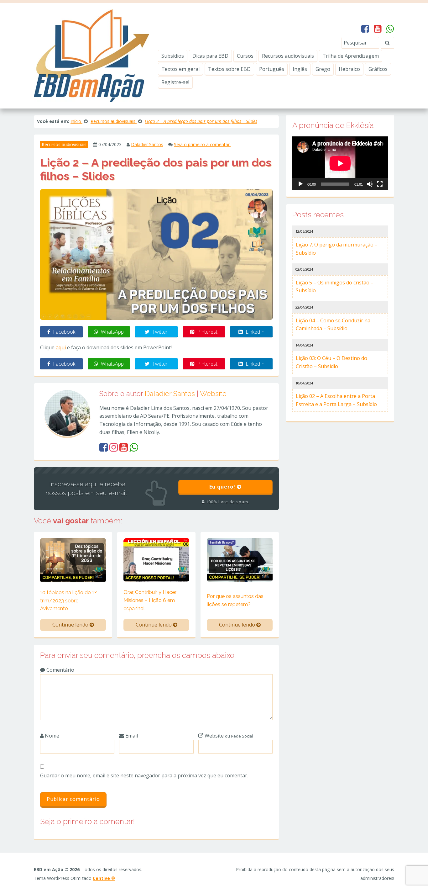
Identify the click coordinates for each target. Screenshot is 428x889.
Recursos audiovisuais (288, 55)
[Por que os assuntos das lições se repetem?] (240, 559)
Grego (323, 69)
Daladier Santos (147, 144)
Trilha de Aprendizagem (350, 55)
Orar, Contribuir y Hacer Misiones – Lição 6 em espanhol (149, 600)
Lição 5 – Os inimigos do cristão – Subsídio (334, 286)
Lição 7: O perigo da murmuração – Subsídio (337, 248)
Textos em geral (180, 69)
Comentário (59, 669)
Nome (51, 735)
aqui (61, 347)
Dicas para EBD (210, 55)
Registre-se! (175, 82)
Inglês (300, 69)
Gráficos (378, 69)
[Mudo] (370, 184)
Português (271, 69)
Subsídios (172, 55)
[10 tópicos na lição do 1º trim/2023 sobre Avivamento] (73, 559)
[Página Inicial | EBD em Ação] (91, 55)
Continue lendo (71, 624)
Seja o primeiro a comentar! (202, 144)
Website (213, 393)
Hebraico (349, 69)
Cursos (245, 55)
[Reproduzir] (300, 184)
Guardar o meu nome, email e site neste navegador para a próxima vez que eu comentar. (144, 775)
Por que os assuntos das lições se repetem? (235, 600)
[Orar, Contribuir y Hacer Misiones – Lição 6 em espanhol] (156, 559)
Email (131, 735)
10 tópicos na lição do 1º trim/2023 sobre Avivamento (68, 600)
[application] (340, 163)
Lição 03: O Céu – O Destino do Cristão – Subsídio (331, 362)
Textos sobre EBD (229, 69)
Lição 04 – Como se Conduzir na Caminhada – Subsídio (333, 324)
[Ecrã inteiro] (380, 184)
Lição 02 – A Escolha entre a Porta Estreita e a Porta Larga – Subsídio (336, 400)
